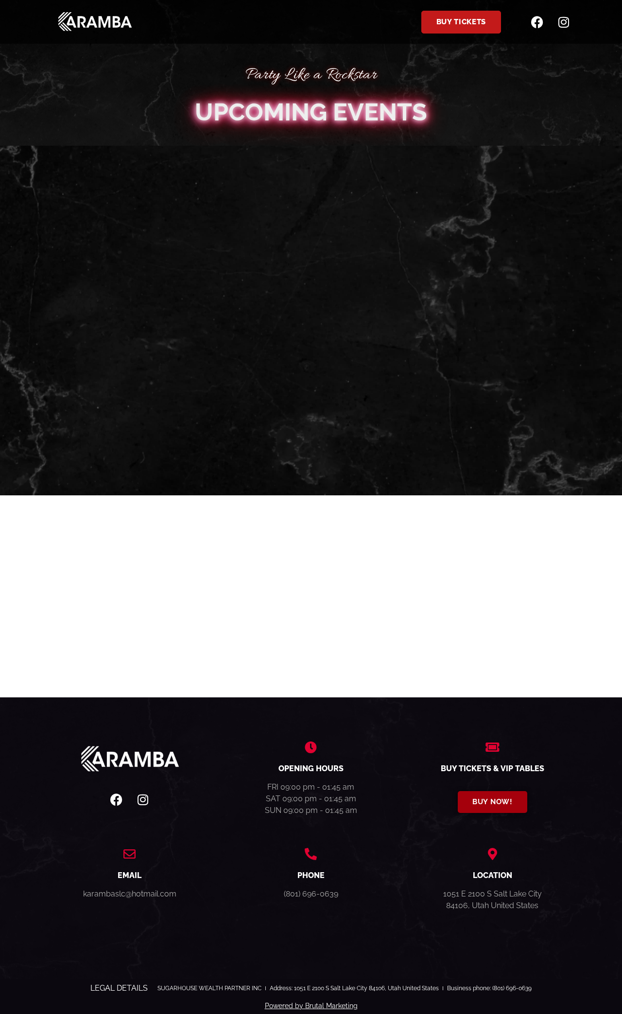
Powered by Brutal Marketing (311, 1006)
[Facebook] (537, 22)
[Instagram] (564, 22)
